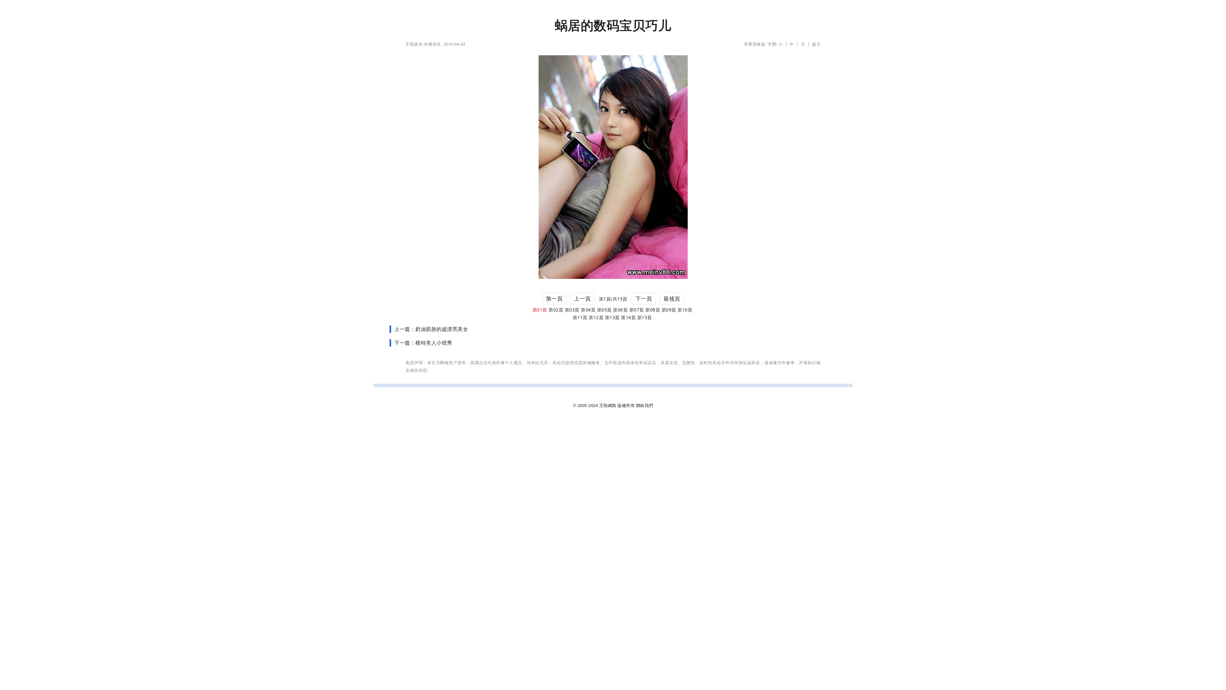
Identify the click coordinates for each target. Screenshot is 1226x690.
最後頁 (671, 298)
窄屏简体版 (755, 44)
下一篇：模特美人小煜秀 (423, 342)
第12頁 (596, 317)
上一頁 (582, 298)
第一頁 (554, 298)
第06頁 (620, 310)
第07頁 (636, 310)
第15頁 (644, 317)
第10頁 (684, 310)
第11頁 (580, 317)
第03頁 (572, 310)
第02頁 (556, 310)
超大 (816, 44)
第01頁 (540, 310)
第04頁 (588, 310)
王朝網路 (608, 405)
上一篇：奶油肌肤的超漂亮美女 (431, 329)
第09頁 (669, 310)
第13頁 (612, 317)
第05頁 (604, 310)
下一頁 (643, 298)
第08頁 (652, 310)
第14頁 (628, 317)
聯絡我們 (644, 405)
